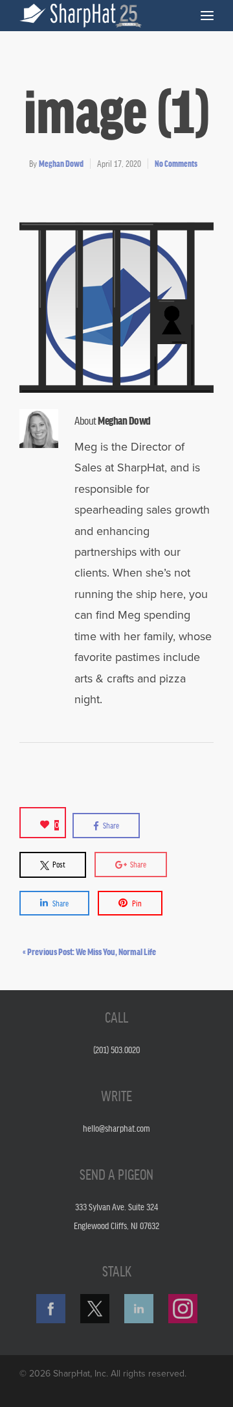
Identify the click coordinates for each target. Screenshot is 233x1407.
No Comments (176, 163)
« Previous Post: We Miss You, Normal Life (89, 951)
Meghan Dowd (61, 163)
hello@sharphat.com (116, 1128)
